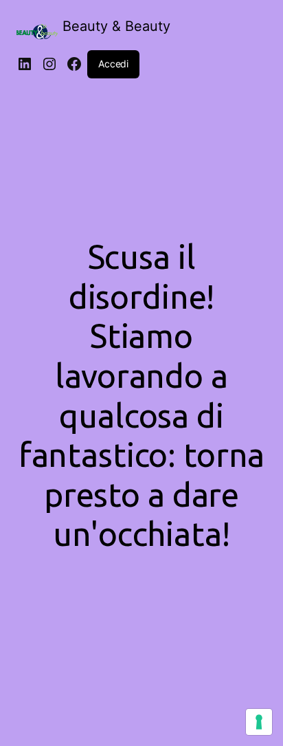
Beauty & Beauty (116, 26)
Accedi (113, 63)
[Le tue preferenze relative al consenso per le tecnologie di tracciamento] (259, 722)
